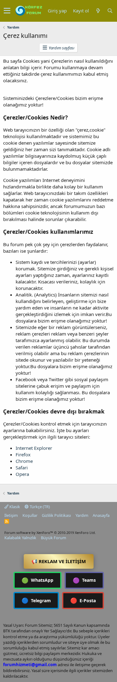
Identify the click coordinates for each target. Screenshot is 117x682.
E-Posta (83, 600)
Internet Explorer (34, 448)
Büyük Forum (53, 537)
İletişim (11, 515)
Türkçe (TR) (39, 506)
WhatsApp (37, 580)
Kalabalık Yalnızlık (20, 537)
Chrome (24, 461)
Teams (84, 580)
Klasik (14, 506)
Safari (22, 467)
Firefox (23, 454)
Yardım (82, 515)
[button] (7, 11)
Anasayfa (101, 515)
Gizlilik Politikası (56, 515)
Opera (22, 474)
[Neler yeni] (98, 11)
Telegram (36, 600)
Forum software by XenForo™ (50, 532)
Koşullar (29, 515)
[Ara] (110, 11)
